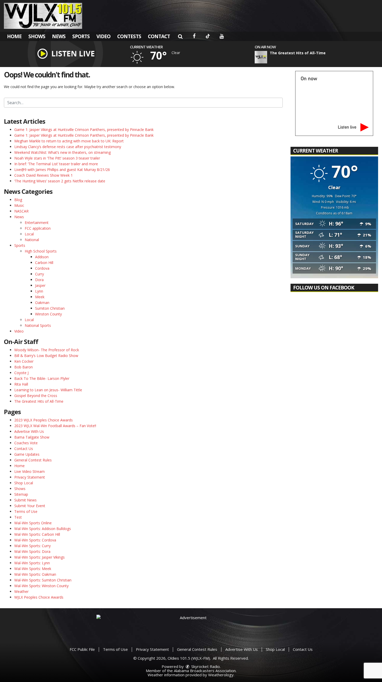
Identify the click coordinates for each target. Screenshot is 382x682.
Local (29, 233)
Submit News (25, 500)
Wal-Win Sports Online (33, 522)
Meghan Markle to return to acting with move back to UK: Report (69, 140)
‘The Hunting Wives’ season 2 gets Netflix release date (59, 180)
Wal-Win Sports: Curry (32, 545)
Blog (18, 199)
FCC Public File (82, 649)
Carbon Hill (44, 262)
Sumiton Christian (50, 308)
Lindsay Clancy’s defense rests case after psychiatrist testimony (67, 146)
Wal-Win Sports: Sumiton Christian (42, 580)
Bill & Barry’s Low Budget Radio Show (46, 355)
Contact (159, 36)
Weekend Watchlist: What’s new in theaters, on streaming (62, 152)
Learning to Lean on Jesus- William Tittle (48, 389)
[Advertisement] (191, 626)
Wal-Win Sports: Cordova (35, 540)
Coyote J (21, 372)
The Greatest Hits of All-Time (38, 401)
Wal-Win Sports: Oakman (35, 574)
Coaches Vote (26, 442)
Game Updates (26, 454)
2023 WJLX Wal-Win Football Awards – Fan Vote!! (55, 425)
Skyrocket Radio (205, 666)
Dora (39, 279)
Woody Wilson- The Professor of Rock (46, 349)
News (58, 36)
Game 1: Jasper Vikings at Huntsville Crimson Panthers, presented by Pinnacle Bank (84, 129)
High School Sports (41, 251)
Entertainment (37, 222)
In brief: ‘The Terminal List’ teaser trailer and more (56, 163)
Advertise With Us (29, 431)
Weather (21, 591)
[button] (180, 36)
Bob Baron (23, 367)
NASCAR (21, 211)
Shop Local (23, 482)
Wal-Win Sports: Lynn (32, 562)
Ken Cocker (24, 361)
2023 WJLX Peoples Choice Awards (43, 420)
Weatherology (221, 674)
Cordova (42, 268)
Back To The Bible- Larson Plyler (41, 378)
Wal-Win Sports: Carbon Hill (37, 534)
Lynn (39, 291)
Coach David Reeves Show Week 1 (43, 175)
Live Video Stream (29, 471)
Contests (129, 36)
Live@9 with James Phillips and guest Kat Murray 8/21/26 (62, 169)
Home (14, 36)
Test (18, 517)
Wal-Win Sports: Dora (32, 551)
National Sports (38, 325)
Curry (39, 274)
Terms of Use (25, 511)
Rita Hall (21, 384)
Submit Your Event (29, 505)
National (32, 239)
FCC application (38, 228)
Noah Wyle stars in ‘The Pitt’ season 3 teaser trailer (57, 158)
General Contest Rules (33, 460)
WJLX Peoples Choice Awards (38, 597)
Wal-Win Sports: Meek (32, 568)
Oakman (42, 302)
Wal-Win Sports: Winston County (41, 585)
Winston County (48, 314)
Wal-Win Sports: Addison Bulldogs (42, 528)
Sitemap (21, 494)
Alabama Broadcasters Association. (205, 670)
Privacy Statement (29, 477)
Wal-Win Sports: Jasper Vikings (39, 557)
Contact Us (23, 448)
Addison (42, 256)
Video (103, 36)
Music (19, 205)
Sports (81, 36)
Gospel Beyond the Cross (35, 395)
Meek (39, 296)
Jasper (40, 285)
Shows (36, 36)
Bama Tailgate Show (31, 437)
